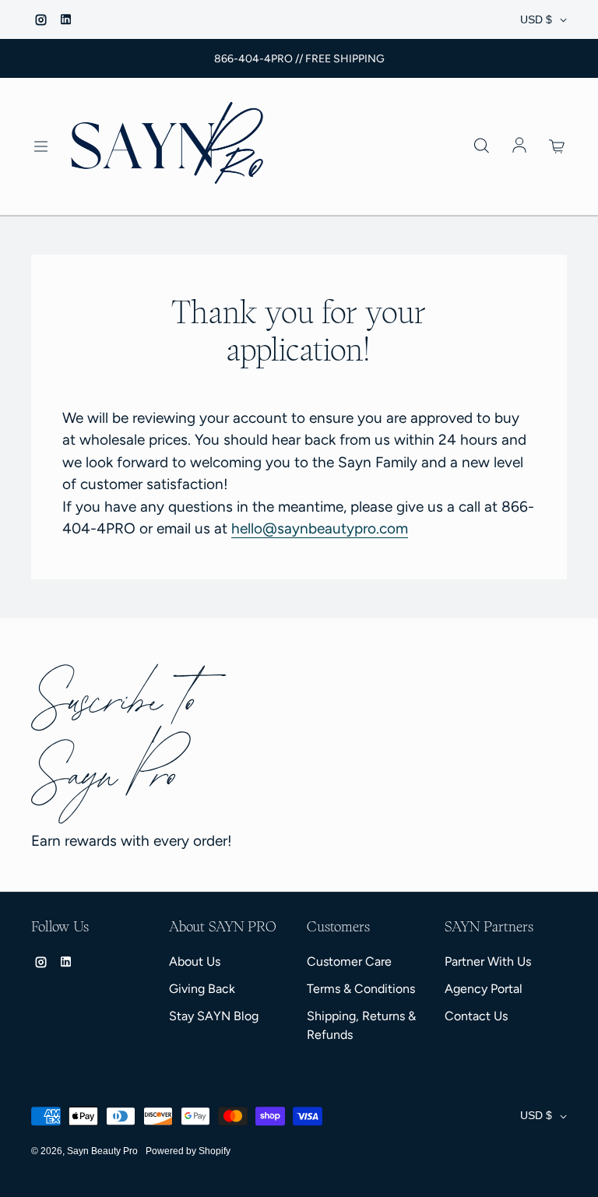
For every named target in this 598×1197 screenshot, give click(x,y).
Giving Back (202, 988)
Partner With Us (488, 961)
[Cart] (557, 146)
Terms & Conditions (361, 988)
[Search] (481, 146)
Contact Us (476, 1016)
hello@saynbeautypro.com (319, 528)
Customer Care (349, 961)
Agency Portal (483, 988)
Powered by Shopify (188, 1151)
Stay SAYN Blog (214, 1016)
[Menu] (40, 146)
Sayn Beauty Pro (102, 1151)
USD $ (536, 19)
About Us (194, 961)
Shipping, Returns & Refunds (361, 1025)
